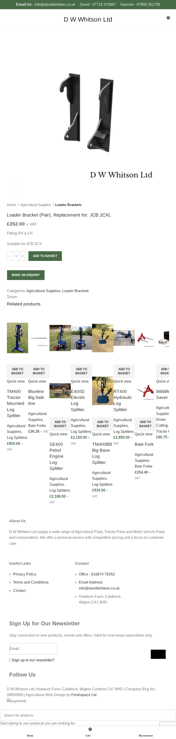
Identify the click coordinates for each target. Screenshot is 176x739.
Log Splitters (17, 438)
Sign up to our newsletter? (33, 660)
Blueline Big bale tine (36, 397)
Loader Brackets (68, 205)
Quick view (16, 381)
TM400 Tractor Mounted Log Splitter (15, 403)
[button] (17, 371)
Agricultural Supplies (36, 205)
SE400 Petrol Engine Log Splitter (56, 456)
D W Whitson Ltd (88, 19)
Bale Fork (144, 444)
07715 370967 (104, 4)
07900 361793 (148, 4)
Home (12, 205)
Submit (158, 654)
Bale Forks (37, 426)
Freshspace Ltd (83, 695)
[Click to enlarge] (14, 188)
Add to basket (45, 256)
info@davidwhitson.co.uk (54, 4)
